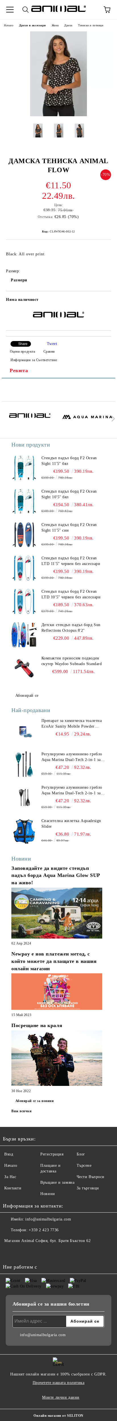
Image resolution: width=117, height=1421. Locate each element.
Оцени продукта (22, 351)
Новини (47, 1194)
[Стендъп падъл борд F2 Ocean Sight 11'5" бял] (24, 468)
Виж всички (21, 1111)
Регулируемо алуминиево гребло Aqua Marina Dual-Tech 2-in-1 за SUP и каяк (71, 757)
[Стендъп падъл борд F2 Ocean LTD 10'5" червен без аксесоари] (24, 601)
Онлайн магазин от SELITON (58, 1416)
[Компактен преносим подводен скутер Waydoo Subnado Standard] (24, 668)
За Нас (10, 1177)
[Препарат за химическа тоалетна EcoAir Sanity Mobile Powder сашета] (24, 730)
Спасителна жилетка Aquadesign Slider (71, 824)
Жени (55, 25)
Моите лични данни (61, 1397)
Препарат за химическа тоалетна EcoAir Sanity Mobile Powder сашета (71, 724)
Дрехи (68, 25)
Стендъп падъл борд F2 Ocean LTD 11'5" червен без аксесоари (71, 561)
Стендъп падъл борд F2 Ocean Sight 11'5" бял (69, 461)
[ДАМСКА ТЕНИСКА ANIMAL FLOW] (58, 115)
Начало (8, 25)
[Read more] (56, 914)
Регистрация (51, 1154)
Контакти (12, 1188)
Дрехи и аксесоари (32, 25)
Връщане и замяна (57, 1182)
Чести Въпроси (91, 1177)
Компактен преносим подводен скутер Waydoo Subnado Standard (71, 661)
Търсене (84, 1165)
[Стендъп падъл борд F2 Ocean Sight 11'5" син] (24, 534)
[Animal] (30, 420)
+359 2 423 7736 (43, 1230)
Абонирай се (27, 695)
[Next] (112, 419)
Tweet (52, 344)
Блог (81, 1154)
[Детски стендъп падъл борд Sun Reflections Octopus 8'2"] (24, 635)
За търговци (88, 1188)
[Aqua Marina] (87, 420)
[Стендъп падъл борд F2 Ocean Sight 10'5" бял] (24, 501)
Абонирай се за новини (34, 1101)
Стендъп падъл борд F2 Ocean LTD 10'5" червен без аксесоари (71, 594)
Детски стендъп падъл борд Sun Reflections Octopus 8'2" (71, 628)
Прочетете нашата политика (59, 1383)
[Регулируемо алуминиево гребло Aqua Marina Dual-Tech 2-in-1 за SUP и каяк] (24, 764)
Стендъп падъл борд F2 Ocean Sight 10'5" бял (69, 494)
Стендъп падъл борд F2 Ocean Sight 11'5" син (69, 527)
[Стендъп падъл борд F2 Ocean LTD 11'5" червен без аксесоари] (24, 568)
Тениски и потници (90, 25)
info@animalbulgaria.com (48, 1219)
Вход (8, 1154)
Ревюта (19, 370)
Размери (19, 280)
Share (23, 344)
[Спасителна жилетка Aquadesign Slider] (24, 831)
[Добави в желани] (103, 300)
